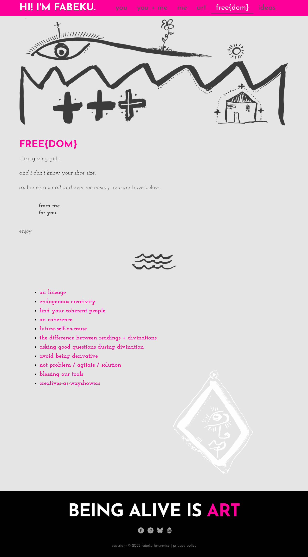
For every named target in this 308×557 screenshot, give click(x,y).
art (201, 8)
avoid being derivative (68, 356)
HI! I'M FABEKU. (57, 8)
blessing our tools (61, 374)
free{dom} (232, 8)
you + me (152, 8)
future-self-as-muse (63, 329)
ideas (267, 8)
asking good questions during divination (91, 347)
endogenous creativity (67, 302)
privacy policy (184, 546)
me (182, 8)
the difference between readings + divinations (98, 338)
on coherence (55, 320)
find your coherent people (72, 311)
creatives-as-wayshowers (69, 383)
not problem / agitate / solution (80, 365)
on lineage (52, 292)
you (121, 8)
